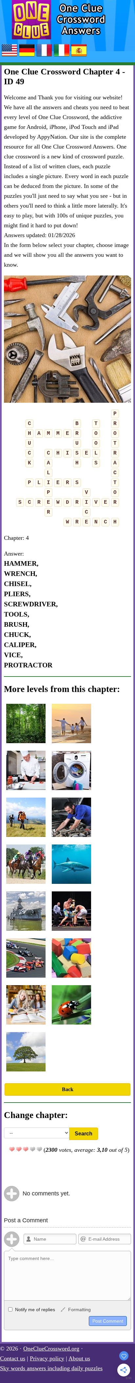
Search (83, 1133)
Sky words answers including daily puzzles (51, 1368)
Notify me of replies (34, 1309)
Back (67, 1089)
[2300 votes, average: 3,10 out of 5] (11, 1149)
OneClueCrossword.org (51, 1348)
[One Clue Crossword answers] (9, 56)
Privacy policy (47, 1358)
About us (79, 1358)
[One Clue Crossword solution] (44, 56)
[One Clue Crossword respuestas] (79, 56)
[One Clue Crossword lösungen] (27, 56)
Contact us (12, 1358)
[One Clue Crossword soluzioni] (61, 56)
